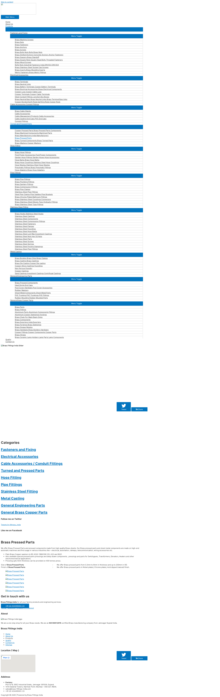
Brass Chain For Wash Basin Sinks (29, 317)
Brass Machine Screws (24, 40)
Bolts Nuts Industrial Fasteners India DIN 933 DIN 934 (37, 65)
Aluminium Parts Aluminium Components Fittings (35, 312)
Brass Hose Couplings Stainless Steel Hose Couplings (37, 162)
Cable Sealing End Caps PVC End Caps (30, 119)
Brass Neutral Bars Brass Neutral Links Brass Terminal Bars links (41, 99)
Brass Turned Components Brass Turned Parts (34, 140)
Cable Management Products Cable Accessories (34, 116)
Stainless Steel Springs (24, 244)
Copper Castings (22, 271)
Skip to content (7, 2)
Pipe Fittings (15, 172)
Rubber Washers (21, 290)
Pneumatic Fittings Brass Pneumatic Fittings (33, 167)
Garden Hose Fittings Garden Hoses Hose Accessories (37, 157)
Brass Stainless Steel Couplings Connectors (33, 199)
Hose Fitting (15, 146)
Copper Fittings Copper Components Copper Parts (35, 332)
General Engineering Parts (21, 276)
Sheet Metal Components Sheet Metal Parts (33, 293)
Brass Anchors (21, 47)
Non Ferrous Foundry (23, 268)
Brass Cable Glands (23, 111)
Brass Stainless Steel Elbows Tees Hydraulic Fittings (36, 202)
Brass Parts (19, 307)
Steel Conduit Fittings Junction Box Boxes (32, 97)
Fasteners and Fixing (18, 33)
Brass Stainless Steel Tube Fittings (29, 204)
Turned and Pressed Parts (21, 124)
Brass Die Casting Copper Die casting (30, 263)
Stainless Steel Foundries (25, 229)
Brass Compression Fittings (26, 187)
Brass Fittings (20, 310)
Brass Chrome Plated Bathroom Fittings (31, 197)
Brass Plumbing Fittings (24, 182)
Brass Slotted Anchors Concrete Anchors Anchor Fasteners (39, 55)
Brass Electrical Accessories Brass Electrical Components (38, 89)
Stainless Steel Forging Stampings (29, 246)
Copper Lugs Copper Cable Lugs (28, 92)
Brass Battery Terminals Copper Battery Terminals (35, 87)
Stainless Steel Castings (25, 216)
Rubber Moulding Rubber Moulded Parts (31, 298)
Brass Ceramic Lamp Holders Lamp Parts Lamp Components (39, 337)
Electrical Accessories (19, 75)
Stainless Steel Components (26, 219)
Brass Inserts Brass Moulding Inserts (30, 70)
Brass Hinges (20, 335)
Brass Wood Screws (23, 62)
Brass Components (22, 320)
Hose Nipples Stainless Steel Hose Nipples (32, 165)
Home (8, 22)
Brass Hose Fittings (23, 152)
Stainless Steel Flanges (24, 226)
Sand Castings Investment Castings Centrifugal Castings (38, 273)
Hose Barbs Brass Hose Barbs (27, 160)
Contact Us (10, 342)
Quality (8, 339)
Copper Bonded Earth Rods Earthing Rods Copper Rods (37, 102)
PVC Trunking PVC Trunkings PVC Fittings (32, 295)
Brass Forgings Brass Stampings (28, 325)
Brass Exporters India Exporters (28, 322)
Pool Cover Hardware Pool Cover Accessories (33, 288)
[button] (74, 29)
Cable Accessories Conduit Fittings (24, 104)
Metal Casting (16, 251)
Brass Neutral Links (23, 84)
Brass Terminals (21, 82)
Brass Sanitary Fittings (24, 184)
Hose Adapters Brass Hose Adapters (30, 170)
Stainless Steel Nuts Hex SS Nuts (28, 236)
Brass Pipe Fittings (22, 179)
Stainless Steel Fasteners (25, 224)
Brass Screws (20, 50)
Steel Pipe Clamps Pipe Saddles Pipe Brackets (34, 194)
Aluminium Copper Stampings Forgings (31, 315)
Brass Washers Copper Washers (28, 143)
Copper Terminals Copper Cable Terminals (32, 94)
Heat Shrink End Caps (24, 285)
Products (9, 26)
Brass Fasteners (21, 45)
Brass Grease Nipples (24, 327)
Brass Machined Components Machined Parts (33, 133)
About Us (9, 24)
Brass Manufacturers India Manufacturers (31, 135)
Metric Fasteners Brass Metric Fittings (30, 72)
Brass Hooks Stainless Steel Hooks (29, 214)
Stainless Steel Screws (24, 241)
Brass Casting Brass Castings (27, 261)
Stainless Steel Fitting (19, 207)
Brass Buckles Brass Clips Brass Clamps (31, 258)
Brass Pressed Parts (23, 138)
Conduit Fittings (21, 121)
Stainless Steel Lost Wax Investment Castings (33, 234)
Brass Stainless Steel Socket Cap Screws (31, 67)
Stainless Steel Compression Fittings (30, 221)
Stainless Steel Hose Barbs (26, 231)
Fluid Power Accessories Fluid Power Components (35, 155)
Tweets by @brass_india (11, 525)
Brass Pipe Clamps (22, 189)
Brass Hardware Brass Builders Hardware (32, 330)
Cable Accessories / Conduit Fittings (32, 463)
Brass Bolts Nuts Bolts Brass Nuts (28, 52)
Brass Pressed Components (26, 283)
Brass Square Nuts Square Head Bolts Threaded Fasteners (39, 60)
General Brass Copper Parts (21, 300)
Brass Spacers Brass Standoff (27, 57)
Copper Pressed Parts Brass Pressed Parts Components (38, 130)
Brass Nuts (19, 42)
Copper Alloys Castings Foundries (29, 266)
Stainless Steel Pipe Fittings (26, 192)
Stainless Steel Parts (23, 239)
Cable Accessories (22, 114)
